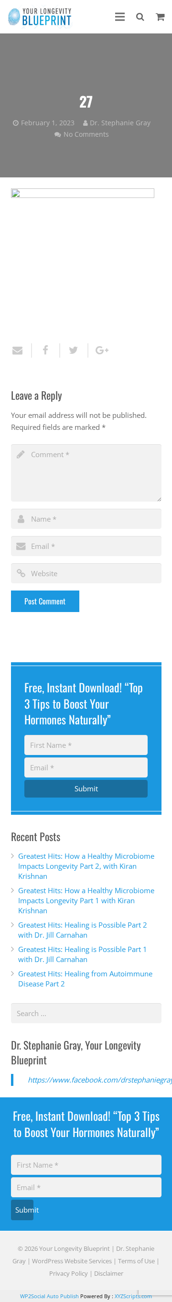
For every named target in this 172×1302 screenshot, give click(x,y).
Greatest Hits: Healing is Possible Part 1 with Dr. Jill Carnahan (82, 954)
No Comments (86, 134)
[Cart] (160, 16)
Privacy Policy (68, 1273)
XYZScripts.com (133, 1296)
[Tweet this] (74, 350)
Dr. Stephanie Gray (120, 123)
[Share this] (46, 350)
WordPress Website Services (72, 1261)
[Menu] (119, 17)
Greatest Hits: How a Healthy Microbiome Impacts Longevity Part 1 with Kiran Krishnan (86, 900)
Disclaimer (108, 1273)
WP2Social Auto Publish (49, 1296)
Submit (86, 788)
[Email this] (21, 350)
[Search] (140, 16)
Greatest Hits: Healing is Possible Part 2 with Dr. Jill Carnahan (82, 930)
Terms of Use (136, 1261)
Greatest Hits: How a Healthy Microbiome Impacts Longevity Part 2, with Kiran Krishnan (86, 866)
